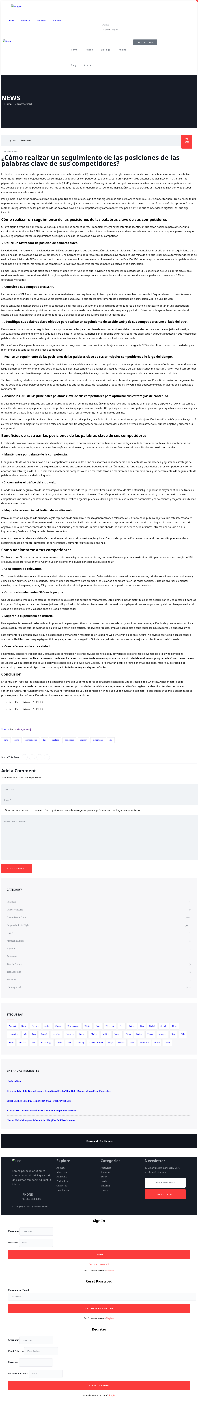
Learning (70, 1034)
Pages (89, 49)
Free (122, 1026)
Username (13, 1231)
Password (13, 1242)
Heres (174, 1026)
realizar (83, 740)
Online (139, 1034)
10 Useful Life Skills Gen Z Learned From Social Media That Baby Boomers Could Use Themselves (59, 1091)
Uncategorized (23, 103)
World (157, 1042)
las (44, 740)
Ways (110, 1042)
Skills (11, 1042)
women (121, 1042)
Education (109, 1026)
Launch (44, 1034)
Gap (142, 1026)
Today (59, 1042)
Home (74, 49)
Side (183, 1034)
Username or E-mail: (19, 1290)
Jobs (34, 1034)
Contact (88, 65)
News (128, 1034)
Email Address (16, 1351)
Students (22, 1042)
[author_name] (22, 729)
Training (80, 1042)
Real (173, 1034)
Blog (73, 65)
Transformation (96, 1042)
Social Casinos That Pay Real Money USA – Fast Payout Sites (39, 1100)
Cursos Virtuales (15, 909)
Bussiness (11, 902)
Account (12, 1026)
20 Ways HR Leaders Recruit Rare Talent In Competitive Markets (41, 1110)
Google (163, 1026)
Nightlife (11, 948)
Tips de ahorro (14, 964)
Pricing (122, 49)
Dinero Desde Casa (16, 917)
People (150, 1034)
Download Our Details (99, 1140)
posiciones (69, 740)
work (132, 1042)
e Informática (14, 1081)
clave (6, 740)
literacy (82, 1034)
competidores (31, 740)
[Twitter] (104, 1208)
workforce (144, 1042)
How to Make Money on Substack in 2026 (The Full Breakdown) (41, 1120)
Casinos (58, 1026)
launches (56, 1034)
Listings (105, 49)
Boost (23, 1026)
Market (94, 1034)
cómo (16, 740)
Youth (167, 1042)
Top (69, 1042)
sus (111, 740)
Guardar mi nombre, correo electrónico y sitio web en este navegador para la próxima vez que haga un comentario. (72, 810)
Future (132, 1026)
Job (25, 1034)
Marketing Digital (15, 940)
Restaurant (12, 956)
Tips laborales (14, 971)
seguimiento (98, 740)
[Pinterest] (121, 1208)
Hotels (10, 933)
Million (106, 1034)
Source (5, 729)
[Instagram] (129, 1208)
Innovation (13, 1034)
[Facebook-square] (113, 1208)
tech (33, 1042)
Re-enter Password (18, 1373)
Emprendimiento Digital (18, 925)
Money (117, 1034)
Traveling (11, 979)
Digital (87, 1026)
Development (73, 1026)
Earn (98, 1026)
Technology (46, 1042)
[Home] (7, 41)
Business (35, 1026)
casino (47, 1026)
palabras (55, 740)
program (162, 1034)
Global (152, 1026)
